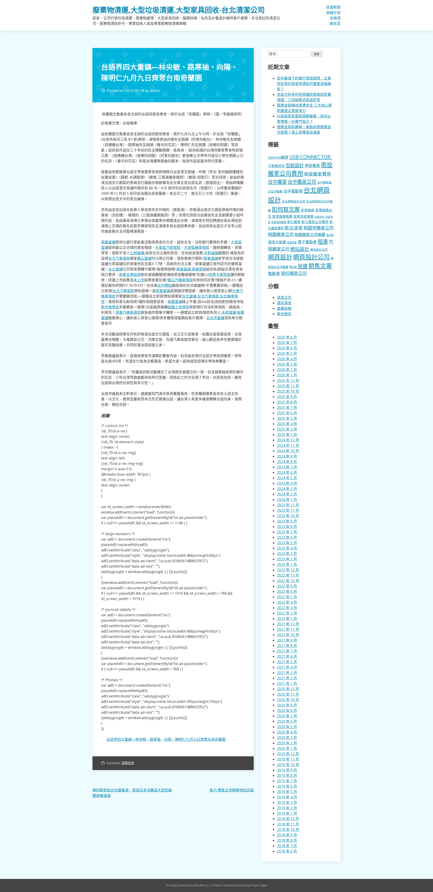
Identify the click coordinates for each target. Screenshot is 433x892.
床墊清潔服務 (278, 222)
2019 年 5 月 (287, 791)
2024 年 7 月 (287, 467)
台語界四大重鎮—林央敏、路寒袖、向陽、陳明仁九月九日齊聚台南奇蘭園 (166, 739)
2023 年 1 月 (287, 564)
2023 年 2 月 (287, 559)
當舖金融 (331, 15)
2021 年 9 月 (287, 640)
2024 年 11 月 (288, 445)
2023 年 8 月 (287, 526)
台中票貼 (164, 285)
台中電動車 (293, 191)
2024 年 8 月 (287, 461)
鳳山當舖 (144, 258)
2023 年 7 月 (287, 532)
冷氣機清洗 (276, 165)
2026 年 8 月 (287, 337)
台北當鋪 (115, 269)
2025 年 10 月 (288, 391)
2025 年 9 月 (287, 396)
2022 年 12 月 (288, 569)
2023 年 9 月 (287, 521)
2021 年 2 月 (287, 678)
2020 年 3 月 (287, 737)
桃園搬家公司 (281, 234)
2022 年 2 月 (287, 613)
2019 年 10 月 (288, 764)
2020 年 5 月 (287, 726)
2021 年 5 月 (287, 661)
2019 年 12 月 (288, 753)
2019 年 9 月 (287, 770)
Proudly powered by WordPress (188, 885)
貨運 (303, 266)
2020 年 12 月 (288, 688)
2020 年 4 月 (287, 732)
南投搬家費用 (317, 174)
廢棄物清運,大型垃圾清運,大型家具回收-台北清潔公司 (178, 10)
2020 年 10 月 (288, 699)
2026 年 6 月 (287, 348)
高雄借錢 (199, 269)
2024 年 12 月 (288, 440)
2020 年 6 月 (287, 721)
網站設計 (299, 249)
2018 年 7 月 (287, 845)
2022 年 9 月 (287, 586)
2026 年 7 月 (287, 342)
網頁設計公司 (311, 257)
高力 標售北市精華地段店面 (232, 790)
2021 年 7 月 (287, 651)
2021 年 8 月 (287, 645)
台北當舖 (189, 296)
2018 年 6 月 (287, 851)
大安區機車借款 (196, 247)
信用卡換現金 (219, 274)
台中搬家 (277, 181)
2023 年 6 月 (287, 537)
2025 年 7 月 (287, 407)
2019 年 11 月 (288, 759)
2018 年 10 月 (288, 829)
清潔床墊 (292, 242)
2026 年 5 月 (287, 353)
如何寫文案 (286, 209)
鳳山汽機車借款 (180, 279)
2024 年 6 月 (287, 472)
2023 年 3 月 (287, 553)
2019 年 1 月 (287, 813)
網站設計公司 (319, 250)
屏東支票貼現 (130, 274)
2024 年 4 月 (287, 483)
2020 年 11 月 (288, 694)
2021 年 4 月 (287, 667)
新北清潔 (294, 228)
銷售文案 (320, 266)
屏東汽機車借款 (128, 312)
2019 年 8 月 (287, 775)
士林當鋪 (137, 252)
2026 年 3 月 (287, 364)
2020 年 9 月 (287, 705)
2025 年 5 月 (287, 418)
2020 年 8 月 (287, 710)
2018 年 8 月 (287, 840)
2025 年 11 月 (288, 385)
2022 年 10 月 (288, 580)
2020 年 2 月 (287, 743)
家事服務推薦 (282, 216)
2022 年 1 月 (287, 618)
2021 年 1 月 (287, 683)
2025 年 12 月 (288, 380)
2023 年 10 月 (288, 515)
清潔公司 (284, 297)
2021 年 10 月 (288, 634)
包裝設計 (295, 165)
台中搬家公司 (302, 182)
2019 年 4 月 (287, 797)
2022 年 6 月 (287, 591)
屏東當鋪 (163, 290)
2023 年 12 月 (288, 504)
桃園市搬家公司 (319, 228)
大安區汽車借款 (167, 247)
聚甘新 (293, 267)
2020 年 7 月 (287, 715)
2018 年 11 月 (288, 824)
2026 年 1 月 (287, 375)
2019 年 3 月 (287, 802)
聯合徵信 (335, 15)
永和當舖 (229, 312)
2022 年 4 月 (287, 602)
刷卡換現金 (110, 307)
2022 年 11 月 (288, 575)
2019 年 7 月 (287, 780)
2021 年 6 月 (287, 656)
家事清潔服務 (303, 216)
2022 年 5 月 (287, 596)
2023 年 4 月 (287, 548)
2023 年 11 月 (288, 510)
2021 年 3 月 (287, 672)
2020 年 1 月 (287, 748)
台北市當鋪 (215, 317)
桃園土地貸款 (178, 307)
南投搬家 (312, 165)
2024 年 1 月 (287, 499)
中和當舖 (211, 252)
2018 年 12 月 (288, 818)
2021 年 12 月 (288, 623)
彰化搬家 (294, 222)
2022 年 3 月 (287, 607)
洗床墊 (330, 235)
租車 (323, 241)
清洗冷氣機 (277, 242)
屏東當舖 (211, 258)
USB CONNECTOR (310, 156)
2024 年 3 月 (287, 488)
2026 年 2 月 (287, 369)
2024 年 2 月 (287, 494)
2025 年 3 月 (287, 429)
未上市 (139, 279)
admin (155, 90)
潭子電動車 (307, 242)
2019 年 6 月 (287, 786)
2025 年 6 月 (287, 412)
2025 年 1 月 (287, 434)
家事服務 (307, 210)
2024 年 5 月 (287, 477)
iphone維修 (278, 157)
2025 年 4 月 (287, 423)
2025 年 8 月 (287, 402)
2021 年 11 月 (288, 629)
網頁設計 (280, 257)
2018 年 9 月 (287, 834)
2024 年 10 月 (288, 450)
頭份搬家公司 (294, 273)
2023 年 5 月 (287, 542)
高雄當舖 (175, 301)
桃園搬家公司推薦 (310, 234)
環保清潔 (339, 15)
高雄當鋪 (108, 242)
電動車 (274, 273)
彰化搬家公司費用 (315, 222)
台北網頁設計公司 (293, 201)
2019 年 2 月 (287, 807)
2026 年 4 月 (287, 358)
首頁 (328, 10)
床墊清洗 (320, 216)
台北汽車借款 (119, 258)
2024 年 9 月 (287, 456)
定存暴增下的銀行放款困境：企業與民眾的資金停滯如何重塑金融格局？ (304, 84)
